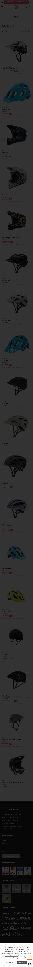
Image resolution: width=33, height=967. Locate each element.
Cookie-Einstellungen (11, 956)
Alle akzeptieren (23, 962)
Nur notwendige (10, 962)
